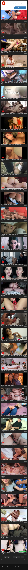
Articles (3, 566)
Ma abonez (20, 7)
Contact (15, 566)
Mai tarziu (8, 7)
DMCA (19, 566)
